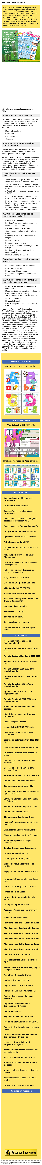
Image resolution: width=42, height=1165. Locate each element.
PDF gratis (17, 1005)
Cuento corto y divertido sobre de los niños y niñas (20, 520)
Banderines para (15, 722)
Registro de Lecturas (18, 985)
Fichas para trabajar (17, 642)
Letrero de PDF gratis (19, 727)
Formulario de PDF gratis (17, 1043)
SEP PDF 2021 (21, 425)
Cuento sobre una (21, 526)
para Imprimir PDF (20, 886)
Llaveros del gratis (19, 583)
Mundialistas (16, 917)
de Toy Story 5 (21, 1022)
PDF (16, 542)
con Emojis (14, 611)
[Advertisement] (21, 85)
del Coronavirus (20, 531)
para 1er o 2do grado (21, 835)
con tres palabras (21, 366)
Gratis (16, 812)
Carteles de (21, 461)
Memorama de (19, 593)
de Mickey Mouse (20, 537)
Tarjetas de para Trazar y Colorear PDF (22, 600)
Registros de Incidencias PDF (16, 980)
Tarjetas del (16, 622)
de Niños (19, 781)
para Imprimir (20, 806)
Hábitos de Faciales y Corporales (19, 571)
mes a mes (21, 747)
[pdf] (6, 348)
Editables (20, 830)
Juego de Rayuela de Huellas (16, 577)
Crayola (17, 975)
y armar (17, 859)
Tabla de (20, 1057)
